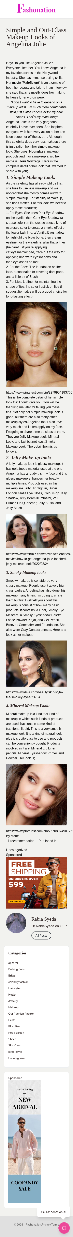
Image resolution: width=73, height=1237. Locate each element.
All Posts (41, 935)
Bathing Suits (16, 969)
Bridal (11, 975)
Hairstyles (14, 988)
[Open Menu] (6, 9)
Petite (11, 1020)
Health (12, 994)
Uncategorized (16, 850)
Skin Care (14, 1045)
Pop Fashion (16, 1032)
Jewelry (13, 1001)
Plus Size (14, 1026)
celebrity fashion (18, 981)
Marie (15, 836)
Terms (55, 1224)
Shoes (12, 1039)
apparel (13, 962)
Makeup (13, 1007)
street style (15, 1051)
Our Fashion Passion (21, 1013)
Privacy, (46, 1224)
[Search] (65, 9)
